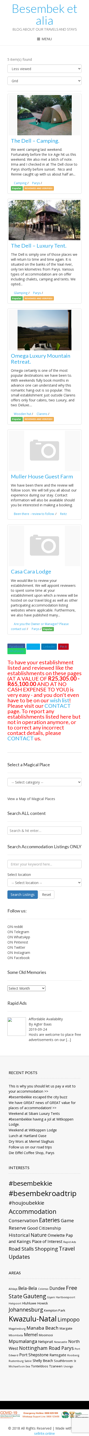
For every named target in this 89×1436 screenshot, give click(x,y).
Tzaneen (56, 1366)
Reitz (63, 514)
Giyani (51, 1297)
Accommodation (32, 1211)
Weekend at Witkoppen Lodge (33, 1130)
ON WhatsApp (18, 937)
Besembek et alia (44, 14)
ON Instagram (18, 952)
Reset (46, 894)
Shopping (46, 1248)
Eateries (49, 1220)
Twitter (33, 647)
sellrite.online (44, 1433)
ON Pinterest (17, 942)
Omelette (56, 1235)
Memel (31, 1335)
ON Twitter (16, 947)
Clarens (42, 414)
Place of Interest (47, 1241)
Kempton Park (54, 1310)
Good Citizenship (44, 1228)
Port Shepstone (33, 1354)
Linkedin (49, 647)
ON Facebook (18, 957)
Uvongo (68, 1366)
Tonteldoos (39, 1366)
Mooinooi (46, 1335)
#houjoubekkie (26, 1202)
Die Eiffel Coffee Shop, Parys (31, 1152)
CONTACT (57, 705)
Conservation (23, 1220)
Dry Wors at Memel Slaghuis (31, 1141)
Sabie (28, 1361)
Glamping (21, 293)
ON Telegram (18, 931)
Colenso (43, 1289)
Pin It (63, 647)
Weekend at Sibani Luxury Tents (34, 1113)
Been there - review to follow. (34, 514)
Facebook (16, 647)
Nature (39, 1235)
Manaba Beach (42, 1328)
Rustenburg (16, 1361)
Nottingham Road (39, 1348)
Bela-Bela (27, 1288)
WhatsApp (16, 651)
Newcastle (60, 1342)
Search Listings (23, 894)
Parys (36, 183)
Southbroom (63, 1360)
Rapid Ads (69, 1242)
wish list (59, 700)
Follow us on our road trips (30, 1147)
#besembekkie (30, 1183)
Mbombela (16, 1335)
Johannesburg (26, 1309)
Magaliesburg (17, 1328)
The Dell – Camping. (35, 140)
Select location (19, 874)
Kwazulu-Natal (33, 1319)
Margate (66, 1328)
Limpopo (69, 1319)
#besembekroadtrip (43, 1193)
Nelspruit (45, 1341)
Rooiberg (73, 1355)
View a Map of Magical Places (31, 798)
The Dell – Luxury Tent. (39, 245)
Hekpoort (15, 1303)
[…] (68, 1039)
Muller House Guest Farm (42, 476)
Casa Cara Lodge (31, 571)
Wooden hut (22, 414)
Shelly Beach (43, 1360)
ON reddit (15, 926)
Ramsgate (57, 1354)
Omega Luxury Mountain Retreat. (40, 358)
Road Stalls (21, 1248)
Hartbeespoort (65, 1297)
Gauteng (34, 1296)
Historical (19, 1235)
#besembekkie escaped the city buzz (38, 1097)
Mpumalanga (23, 1341)
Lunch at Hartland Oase (27, 1135)
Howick (42, 1303)
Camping (20, 183)
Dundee (57, 1288)
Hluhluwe (29, 1303)
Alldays (13, 1289)
